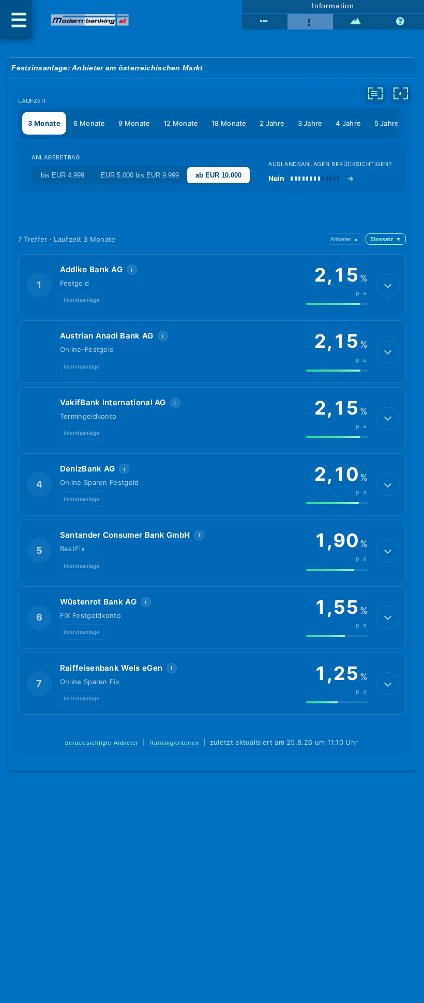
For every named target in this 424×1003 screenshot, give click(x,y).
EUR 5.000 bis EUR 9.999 (140, 175)
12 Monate (181, 123)
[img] (337, 304)
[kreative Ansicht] (355, 22)
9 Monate (134, 123)
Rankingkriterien (174, 743)
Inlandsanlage (82, 300)
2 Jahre (272, 123)
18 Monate (229, 123)
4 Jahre (348, 123)
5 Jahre (386, 123)
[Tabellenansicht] (264, 22)
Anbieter (344, 239)
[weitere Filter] (375, 93)
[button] (212, 285)
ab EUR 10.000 (218, 175)
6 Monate (89, 123)
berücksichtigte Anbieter (102, 743)
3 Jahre (310, 123)
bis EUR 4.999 (62, 175)
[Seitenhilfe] (401, 22)
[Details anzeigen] (387, 285)
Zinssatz (385, 239)
